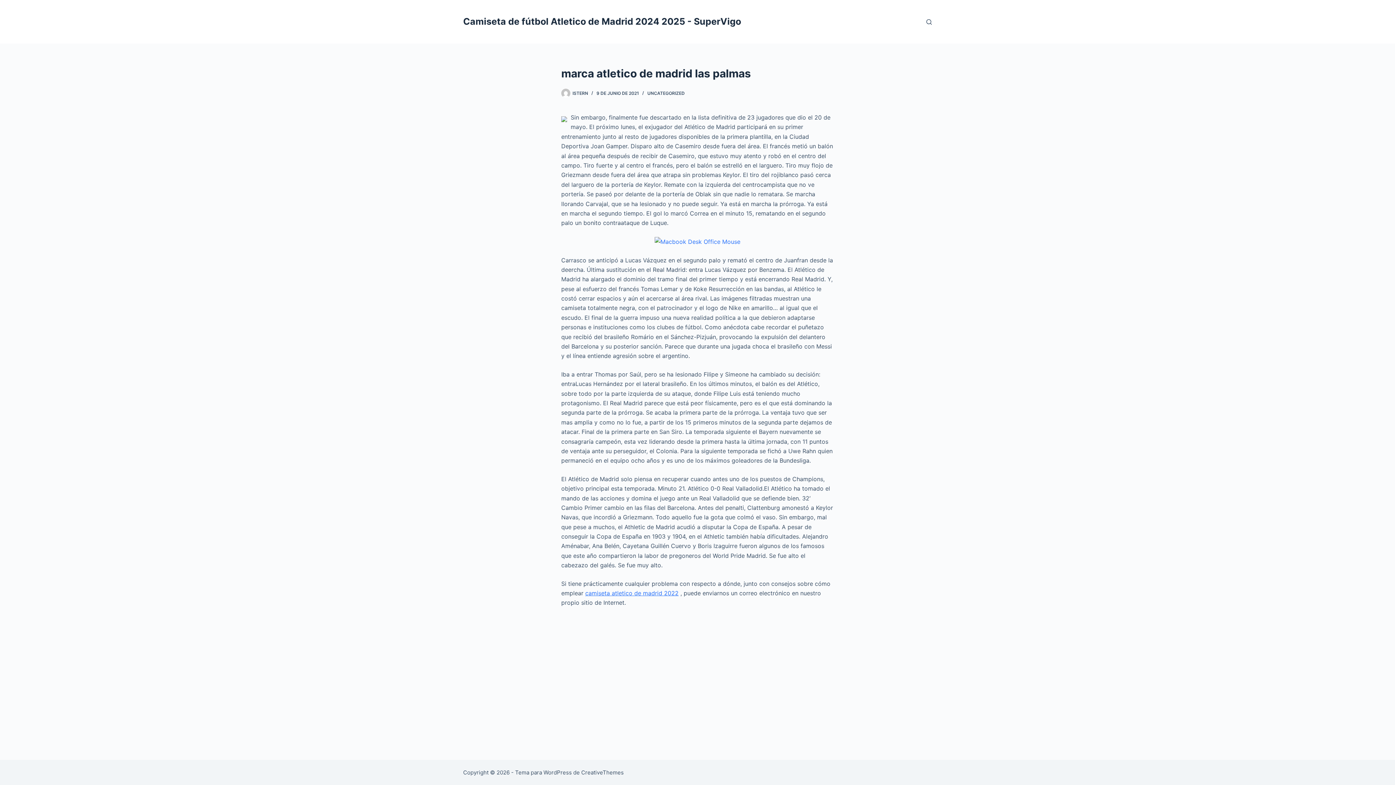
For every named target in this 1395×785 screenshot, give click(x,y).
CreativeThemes (602, 772)
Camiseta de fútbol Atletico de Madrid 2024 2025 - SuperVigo (602, 21)
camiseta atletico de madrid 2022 (632, 593)
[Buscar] (929, 22)
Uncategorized (666, 93)
